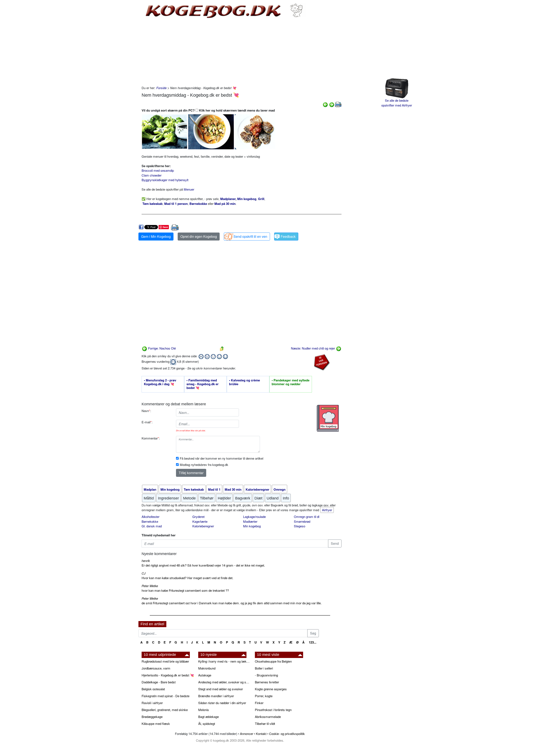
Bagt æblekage (208, 716)
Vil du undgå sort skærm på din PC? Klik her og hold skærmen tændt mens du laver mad (208, 110)
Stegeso (299, 526)
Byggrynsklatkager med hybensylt (165, 180)
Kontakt (261, 733)
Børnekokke (150, 521)
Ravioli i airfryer (152, 703)
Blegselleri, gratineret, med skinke (165, 709)
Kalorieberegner (203, 526)
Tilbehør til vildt (265, 723)
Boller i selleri (264, 668)
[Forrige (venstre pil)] (325, 104)
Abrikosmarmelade (268, 716)
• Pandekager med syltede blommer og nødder (290, 382)
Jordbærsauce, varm (156, 668)
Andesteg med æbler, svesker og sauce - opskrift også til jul (224, 682)
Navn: (146, 410)
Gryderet (198, 516)
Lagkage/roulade (254, 516)
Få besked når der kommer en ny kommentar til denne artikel (221, 458)
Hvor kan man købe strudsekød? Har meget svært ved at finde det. (187, 578)
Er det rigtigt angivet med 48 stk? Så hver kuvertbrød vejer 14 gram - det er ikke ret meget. (203, 565)
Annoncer (246, 733)
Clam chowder (152, 175)
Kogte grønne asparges (271, 689)
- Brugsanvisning (266, 675)
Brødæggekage (152, 716)
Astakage (204, 675)
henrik (146, 560)
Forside (161, 88)
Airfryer (327, 510)
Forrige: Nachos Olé (161, 348)
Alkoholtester (150, 516)
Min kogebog (252, 526)
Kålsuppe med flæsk (156, 723)
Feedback (288, 236)
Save (165, 227)
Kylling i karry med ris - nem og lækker (224, 661)
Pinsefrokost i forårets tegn (273, 709)
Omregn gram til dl (306, 516)
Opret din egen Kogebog (198, 236)
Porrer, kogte (263, 696)
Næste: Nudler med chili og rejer (313, 348)
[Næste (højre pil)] (331, 104)
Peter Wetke (150, 586)
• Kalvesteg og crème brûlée (244, 382)
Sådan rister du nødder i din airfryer (222, 703)
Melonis (203, 709)
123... (312, 642)
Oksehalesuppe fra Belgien (273, 661)
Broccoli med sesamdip (158, 170)
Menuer (189, 189)
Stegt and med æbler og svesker (220, 689)
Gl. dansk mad (152, 526)
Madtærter (250, 521)
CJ (144, 573)
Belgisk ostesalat (153, 689)
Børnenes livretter (267, 682)
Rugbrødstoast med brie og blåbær (165, 661)
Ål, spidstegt (206, 723)
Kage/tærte (199, 521)
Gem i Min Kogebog (156, 236)
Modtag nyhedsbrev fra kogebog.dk (204, 464)
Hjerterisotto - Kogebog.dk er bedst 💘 (168, 675)
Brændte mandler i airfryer (216, 696)
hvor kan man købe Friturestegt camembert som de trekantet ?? (185, 590)
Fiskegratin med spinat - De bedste (165, 696)
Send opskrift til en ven (250, 236)
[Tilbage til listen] (222, 348)
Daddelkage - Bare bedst (159, 682)
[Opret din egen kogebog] (327, 418)
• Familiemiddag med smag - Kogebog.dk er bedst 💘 (202, 384)
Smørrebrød (302, 521)
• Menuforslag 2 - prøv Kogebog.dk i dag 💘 (160, 382)
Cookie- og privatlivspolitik (287, 733)
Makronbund (206, 668)
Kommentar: (151, 438)
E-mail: (147, 422)
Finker (259, 703)
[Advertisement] (241, 52)
